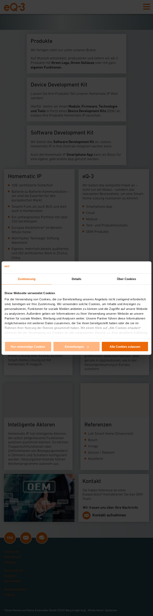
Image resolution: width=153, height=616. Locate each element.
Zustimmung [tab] (26, 278)
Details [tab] (76, 278)
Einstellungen (74, 346)
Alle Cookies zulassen (125, 346)
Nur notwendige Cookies (28, 346)
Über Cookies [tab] (126, 278)
